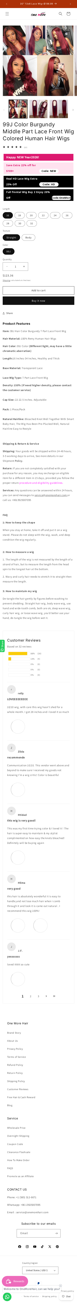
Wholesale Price (16, 1127)
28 (7, 223)
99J (8, 251)
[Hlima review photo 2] (40, 925)
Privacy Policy (15, 1048)
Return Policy (15, 1073)
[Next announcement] (70, 4)
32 (31, 223)
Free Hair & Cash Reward (21, 1097)
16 (7, 215)
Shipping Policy (16, 1081)
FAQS (10, 1168)
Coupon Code (15, 1144)
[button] (7, 14)
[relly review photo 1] (18, 726)
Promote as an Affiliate (20, 1176)
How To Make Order (18, 1160)
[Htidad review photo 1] (18, 857)
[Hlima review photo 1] (18, 925)
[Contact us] (7, 1297)
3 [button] (38, 996)
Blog (9, 1105)
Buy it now (38, 300)
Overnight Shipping (18, 1135)
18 (19, 215)
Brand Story (14, 1032)
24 (55, 215)
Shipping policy (49, 1296)
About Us (12, 1040)
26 (67, 215)
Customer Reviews (17, 1089)
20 (31, 215)
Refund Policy (15, 1065)
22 (43, 215)
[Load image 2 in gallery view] (38, 109)
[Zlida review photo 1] (18, 789)
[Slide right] (73, 110)
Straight (11, 237)
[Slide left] (4, 110)
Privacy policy (67, 1291)
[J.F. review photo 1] (18, 979)
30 (19, 223)
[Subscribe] (56, 1233)
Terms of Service (16, 1056)
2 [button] (30, 996)
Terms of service (31, 1296)
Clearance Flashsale (18, 1152)
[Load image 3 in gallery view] (58, 109)
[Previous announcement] (7, 4)
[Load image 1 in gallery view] (18, 109)
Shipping (6, 280)
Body (28, 237)
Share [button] (9, 313)
